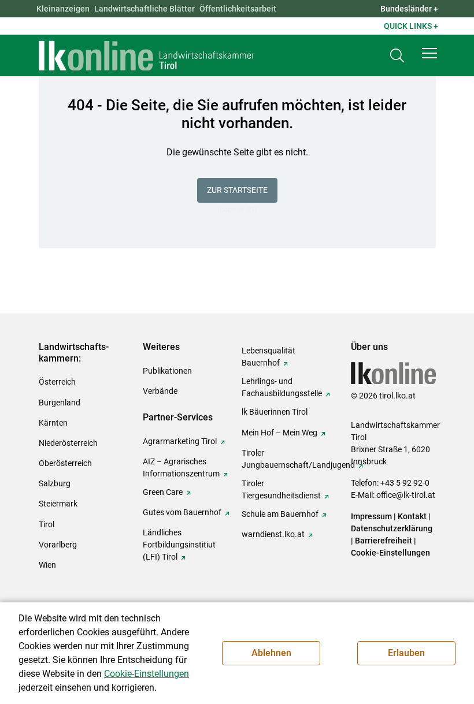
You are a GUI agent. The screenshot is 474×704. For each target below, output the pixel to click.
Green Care (163, 492)
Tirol (46, 524)
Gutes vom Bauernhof (182, 512)
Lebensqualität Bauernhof (268, 356)
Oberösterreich (65, 463)
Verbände (160, 391)
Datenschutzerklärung (391, 528)
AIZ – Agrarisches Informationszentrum (181, 467)
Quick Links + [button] (411, 26)
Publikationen (167, 370)
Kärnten (53, 422)
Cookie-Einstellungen (390, 552)
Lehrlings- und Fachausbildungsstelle (282, 387)
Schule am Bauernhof (280, 514)
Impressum (371, 516)
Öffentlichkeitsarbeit (237, 8)
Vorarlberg (58, 544)
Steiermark (58, 503)
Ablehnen (271, 652)
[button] (429, 53)
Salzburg (55, 483)
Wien (47, 564)
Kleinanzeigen (63, 8)
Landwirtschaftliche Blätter (144, 8)
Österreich (57, 381)
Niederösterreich (68, 443)
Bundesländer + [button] (409, 8)
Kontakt (412, 516)
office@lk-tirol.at (405, 495)
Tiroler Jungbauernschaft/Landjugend (298, 459)
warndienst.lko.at (273, 534)
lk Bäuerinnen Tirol (275, 411)
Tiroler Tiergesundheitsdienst (281, 489)
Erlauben (406, 652)
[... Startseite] (147, 55)
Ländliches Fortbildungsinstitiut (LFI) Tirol (179, 544)
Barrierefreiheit (383, 540)
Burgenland (59, 402)
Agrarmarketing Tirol (180, 441)
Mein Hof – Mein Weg (279, 432)
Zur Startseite (237, 190)
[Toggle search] (397, 56)
